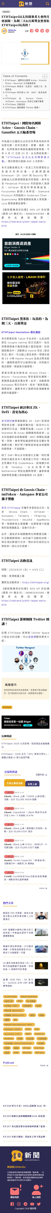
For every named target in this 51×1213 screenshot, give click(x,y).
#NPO (28, 1034)
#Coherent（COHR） (13, 1029)
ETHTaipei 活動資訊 (15, 104)
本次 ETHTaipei (11, 507)
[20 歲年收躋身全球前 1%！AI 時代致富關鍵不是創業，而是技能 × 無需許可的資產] (41, 969)
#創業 (7, 1053)
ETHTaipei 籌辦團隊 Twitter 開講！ (23, 107)
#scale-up (9, 1039)
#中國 (20, 1039)
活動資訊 (6, 12)
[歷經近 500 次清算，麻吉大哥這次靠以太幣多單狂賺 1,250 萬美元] (41, 919)
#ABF (20, 1001)
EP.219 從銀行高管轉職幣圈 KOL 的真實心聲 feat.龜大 (25, 1116)
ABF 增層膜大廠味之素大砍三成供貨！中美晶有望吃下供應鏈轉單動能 (18, 932)
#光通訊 (41, 1043)
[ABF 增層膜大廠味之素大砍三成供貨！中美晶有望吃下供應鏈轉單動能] (41, 935)
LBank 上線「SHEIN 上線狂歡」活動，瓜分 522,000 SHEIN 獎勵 (25, 798)
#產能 (32, 1015)
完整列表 (40, 774)
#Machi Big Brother (29, 997)
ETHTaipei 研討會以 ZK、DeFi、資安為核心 (26, 93)
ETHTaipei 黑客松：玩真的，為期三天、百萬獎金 (26, 88)
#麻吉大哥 (9, 1001)
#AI (15, 1020)
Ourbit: (8, 860)
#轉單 (7, 1020)
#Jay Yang (39, 1048)
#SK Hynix (40, 1053)
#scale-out (39, 1034)
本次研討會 (8, 421)
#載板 (41, 1015)
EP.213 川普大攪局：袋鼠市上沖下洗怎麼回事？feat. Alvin (25, 1136)
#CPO (28, 1029)
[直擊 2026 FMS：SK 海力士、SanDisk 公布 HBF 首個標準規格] (41, 985)
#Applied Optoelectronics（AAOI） (19, 1025)
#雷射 (16, 1048)
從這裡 (32, 636)
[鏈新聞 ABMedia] (25, 3)
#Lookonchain (10, 997)
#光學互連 (42, 1039)
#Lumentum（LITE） (13, 1034)
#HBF (16, 1053)
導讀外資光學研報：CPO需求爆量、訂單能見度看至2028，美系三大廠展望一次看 (18, 949)
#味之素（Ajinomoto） (14, 1011)
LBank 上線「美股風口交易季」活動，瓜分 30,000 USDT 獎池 (25, 830)
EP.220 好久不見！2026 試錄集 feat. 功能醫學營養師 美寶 (25, 1105)
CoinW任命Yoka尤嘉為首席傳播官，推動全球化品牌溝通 (25, 878)
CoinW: (8, 876)
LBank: (8, 796)
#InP (37, 1029)
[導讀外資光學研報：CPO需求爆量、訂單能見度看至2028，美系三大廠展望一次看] (41, 952)
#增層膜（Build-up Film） (15, 1015)
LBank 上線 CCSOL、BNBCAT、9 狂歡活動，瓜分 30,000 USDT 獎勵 (25, 846)
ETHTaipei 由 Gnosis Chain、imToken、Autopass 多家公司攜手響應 (26, 99)
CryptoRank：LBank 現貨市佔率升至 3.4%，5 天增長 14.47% (25, 814)
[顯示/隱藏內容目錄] (44, 76)
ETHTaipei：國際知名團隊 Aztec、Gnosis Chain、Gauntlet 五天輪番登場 (26, 81)
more (41, 888)
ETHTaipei (7, 707)
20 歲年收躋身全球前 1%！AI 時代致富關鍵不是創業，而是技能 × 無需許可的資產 (18, 966)
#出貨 (38, 1006)
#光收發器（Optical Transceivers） (19, 1043)
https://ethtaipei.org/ (35, 582)
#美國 (7, 1048)
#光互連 (30, 1039)
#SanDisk (27, 1053)
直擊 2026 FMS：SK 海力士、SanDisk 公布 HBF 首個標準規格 (18, 982)
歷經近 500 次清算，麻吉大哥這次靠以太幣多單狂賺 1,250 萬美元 (18, 916)
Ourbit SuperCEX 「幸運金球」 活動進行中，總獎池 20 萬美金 (25, 862)
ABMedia (12, 30)
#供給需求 (27, 1006)
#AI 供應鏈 (31, 1001)
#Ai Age (26, 1048)
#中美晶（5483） (11, 1006)
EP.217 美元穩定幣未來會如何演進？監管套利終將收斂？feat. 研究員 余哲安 (25, 1126)
